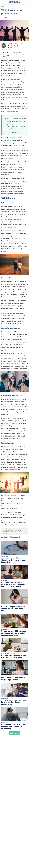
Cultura (3, 6)
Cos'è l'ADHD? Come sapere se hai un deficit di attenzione (13, 656)
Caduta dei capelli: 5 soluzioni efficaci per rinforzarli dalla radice (13, 609)
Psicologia (4, 698)
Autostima (4, 556)
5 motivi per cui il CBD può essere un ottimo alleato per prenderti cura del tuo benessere (14, 633)
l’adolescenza (11, 84)
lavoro (3, 306)
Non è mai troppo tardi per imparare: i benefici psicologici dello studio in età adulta (13, 584)
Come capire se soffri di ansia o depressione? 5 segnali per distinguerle (13, 726)
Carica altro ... (14, 733)
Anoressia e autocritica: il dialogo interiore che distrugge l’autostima (13, 560)
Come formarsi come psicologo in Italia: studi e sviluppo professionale (13, 702)
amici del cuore (9, 496)
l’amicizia (9, 140)
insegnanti (15, 421)
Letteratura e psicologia (8, 653)
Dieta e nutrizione (6, 676)
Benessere (4, 580)
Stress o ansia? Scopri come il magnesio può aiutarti (13, 679)
